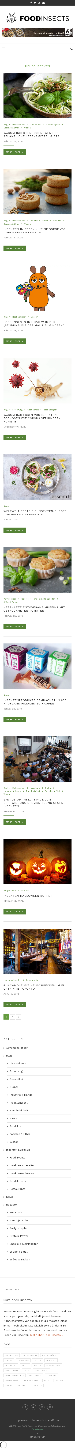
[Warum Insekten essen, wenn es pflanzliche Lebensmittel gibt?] (37, 95)
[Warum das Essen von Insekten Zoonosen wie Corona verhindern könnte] (37, 380)
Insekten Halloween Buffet (27, 895)
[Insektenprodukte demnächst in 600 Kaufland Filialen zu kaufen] (37, 666)
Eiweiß (8, 1360)
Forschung (17, 410)
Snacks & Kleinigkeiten (44, 599)
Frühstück (16, 1212)
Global (48, 788)
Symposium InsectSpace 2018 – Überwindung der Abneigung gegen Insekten (33, 803)
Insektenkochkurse (22, 1173)
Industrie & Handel (39, 221)
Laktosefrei (35, 1375)
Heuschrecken (53, 1365)
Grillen (37, 1365)
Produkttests (18, 1181)
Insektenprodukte (14, 1375)
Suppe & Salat (19, 1251)
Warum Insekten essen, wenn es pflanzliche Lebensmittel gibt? (31, 134)
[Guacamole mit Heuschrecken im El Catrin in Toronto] (37, 951)
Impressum (22, 1420)
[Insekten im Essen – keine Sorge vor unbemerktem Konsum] (37, 191)
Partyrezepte (9, 599)
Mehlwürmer (11, 1380)
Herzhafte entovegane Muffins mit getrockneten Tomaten (34, 609)
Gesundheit (35, 125)
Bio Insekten (11, 1355)
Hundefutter (11, 1370)
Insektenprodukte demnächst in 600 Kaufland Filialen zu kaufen (35, 702)
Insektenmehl (41, 1370)
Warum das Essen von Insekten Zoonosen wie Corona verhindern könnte (32, 418)
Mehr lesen (13, 152)
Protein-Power (19, 1236)
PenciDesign (37, 1429)
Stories (21, 1385)
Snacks (8, 1385)
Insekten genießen (12, 980)
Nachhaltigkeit (53, 125)
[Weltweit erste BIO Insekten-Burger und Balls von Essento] (37, 477)
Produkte (57, 221)
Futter (37, 1360)
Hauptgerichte (19, 1220)
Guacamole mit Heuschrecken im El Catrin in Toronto (34, 987)
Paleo (47, 1380)
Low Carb (51, 1375)
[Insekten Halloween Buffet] (37, 861)
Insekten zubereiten (22, 1165)
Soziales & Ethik (11, 128)
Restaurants (32, 980)
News (6, 506)
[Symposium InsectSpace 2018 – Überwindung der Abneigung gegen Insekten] (37, 759)
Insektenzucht (19, 1102)
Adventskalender (17, 1047)
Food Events (17, 1157)
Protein (59, 1380)
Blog (5, 125)
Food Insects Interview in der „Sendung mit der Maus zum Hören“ (33, 323)
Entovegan (23, 1360)
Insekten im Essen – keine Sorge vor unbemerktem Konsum (34, 230)
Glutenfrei (10, 1365)
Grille (25, 1365)
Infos (26, 1370)
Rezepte (25, 599)
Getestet (51, 1360)
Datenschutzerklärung (46, 1420)
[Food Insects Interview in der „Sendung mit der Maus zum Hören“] (37, 288)
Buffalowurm (30, 1355)
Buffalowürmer (50, 1355)
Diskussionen (18, 125)
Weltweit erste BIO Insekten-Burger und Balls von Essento (35, 512)
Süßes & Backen (11, 602)
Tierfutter (36, 1385)
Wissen (27, 128)
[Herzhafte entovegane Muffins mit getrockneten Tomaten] (37, 570)
